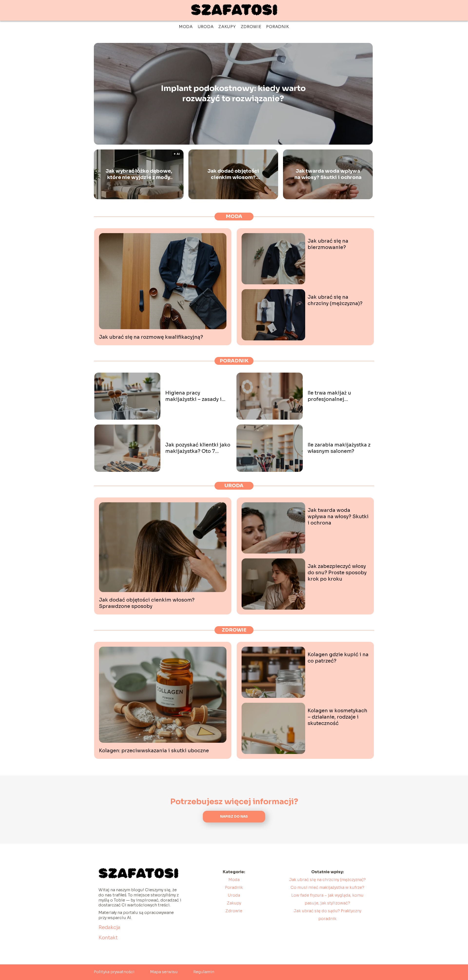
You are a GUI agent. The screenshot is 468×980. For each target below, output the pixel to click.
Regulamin (203, 971)
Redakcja (109, 927)
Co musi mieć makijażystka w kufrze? (327, 887)
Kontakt (108, 938)
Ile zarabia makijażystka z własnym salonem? (339, 448)
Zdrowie (251, 26)
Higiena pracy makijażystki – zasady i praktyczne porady (193, 396)
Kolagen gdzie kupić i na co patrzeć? (338, 658)
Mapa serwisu (164, 971)
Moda (186, 26)
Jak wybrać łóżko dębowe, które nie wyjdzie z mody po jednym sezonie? (139, 174)
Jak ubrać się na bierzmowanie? (328, 244)
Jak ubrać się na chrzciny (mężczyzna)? (335, 300)
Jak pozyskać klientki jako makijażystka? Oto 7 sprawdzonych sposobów (197, 448)
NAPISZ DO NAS (234, 816)
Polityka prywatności (114, 971)
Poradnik (277, 26)
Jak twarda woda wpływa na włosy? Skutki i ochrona (327, 174)
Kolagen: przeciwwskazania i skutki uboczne (154, 751)
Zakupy (227, 26)
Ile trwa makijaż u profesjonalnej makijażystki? (329, 396)
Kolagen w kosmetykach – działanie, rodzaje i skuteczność (337, 717)
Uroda (206, 26)
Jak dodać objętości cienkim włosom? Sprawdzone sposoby (233, 174)
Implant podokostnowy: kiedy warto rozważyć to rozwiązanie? (233, 94)
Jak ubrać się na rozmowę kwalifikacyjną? (151, 337)
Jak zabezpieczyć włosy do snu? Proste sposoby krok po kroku (337, 572)
